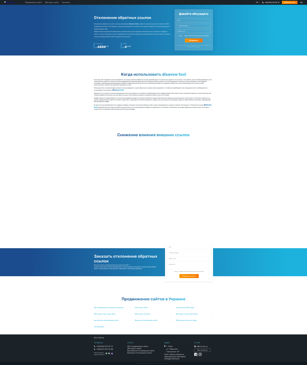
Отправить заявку (189, 276)
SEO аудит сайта (52, 2)
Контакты (66, 2)
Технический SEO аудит (185, 307)
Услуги (130, 343)
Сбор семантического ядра (186, 320)
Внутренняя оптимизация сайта (106, 320)
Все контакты (202, 350)
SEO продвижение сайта (137, 346)
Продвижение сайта (33, 2)
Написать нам (289, 2)
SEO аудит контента (142, 314)
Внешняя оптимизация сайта (146, 320)
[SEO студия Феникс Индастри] (9, 2)
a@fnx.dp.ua (202, 346)
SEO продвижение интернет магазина (108, 307)
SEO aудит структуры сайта (104, 314)
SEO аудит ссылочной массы (187, 314)
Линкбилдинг (99, 327)
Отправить (193, 40)
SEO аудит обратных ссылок (166, 160)
